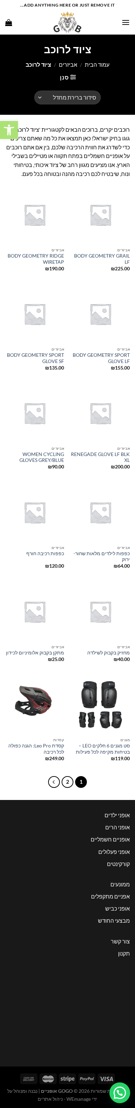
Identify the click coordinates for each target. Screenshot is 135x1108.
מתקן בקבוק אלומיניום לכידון (35, 652)
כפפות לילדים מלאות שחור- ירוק (101, 556)
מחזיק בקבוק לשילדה (108, 652)
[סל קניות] (8, 22)
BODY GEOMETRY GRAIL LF (102, 259)
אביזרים (68, 64)
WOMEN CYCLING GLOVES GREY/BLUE (41, 457)
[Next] (54, 782)
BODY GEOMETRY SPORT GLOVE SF (35, 358)
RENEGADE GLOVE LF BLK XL (100, 457)
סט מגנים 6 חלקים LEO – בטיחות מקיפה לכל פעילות (103, 749)
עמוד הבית (97, 64)
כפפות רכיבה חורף (45, 553)
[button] (9, 130)
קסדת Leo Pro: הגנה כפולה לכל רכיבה (36, 749)
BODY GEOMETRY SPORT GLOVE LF (101, 358)
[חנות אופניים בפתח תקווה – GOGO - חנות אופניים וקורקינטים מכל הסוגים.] (67, 22)
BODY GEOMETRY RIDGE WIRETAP (36, 259)
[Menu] (126, 22)
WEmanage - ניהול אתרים (64, 1099)
